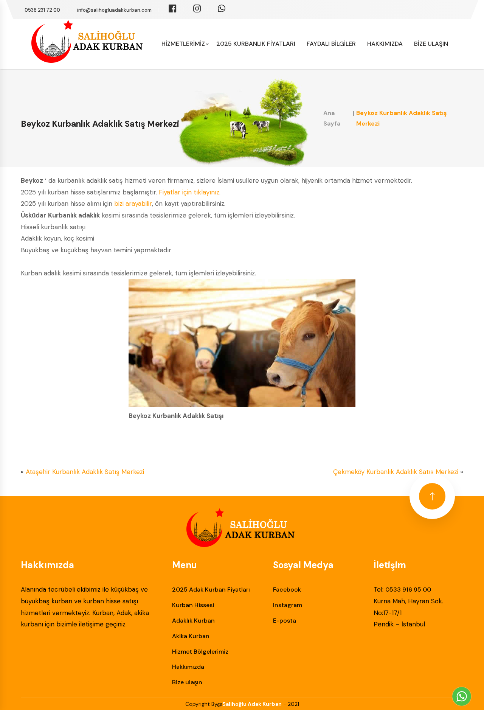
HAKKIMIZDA (385, 44)
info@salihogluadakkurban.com (114, 10)
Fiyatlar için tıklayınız (189, 192)
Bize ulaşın (187, 682)
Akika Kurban (190, 636)
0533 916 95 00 (408, 589)
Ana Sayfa (331, 118)
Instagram (287, 605)
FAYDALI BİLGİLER (331, 44)
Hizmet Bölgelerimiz (200, 652)
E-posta (284, 621)
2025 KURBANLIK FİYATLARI (255, 44)
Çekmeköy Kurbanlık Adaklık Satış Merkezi (395, 472)
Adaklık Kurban (193, 621)
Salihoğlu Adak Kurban (252, 704)
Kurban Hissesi (193, 605)
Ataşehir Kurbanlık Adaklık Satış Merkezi (85, 472)
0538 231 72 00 (42, 10)
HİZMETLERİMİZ (183, 44)
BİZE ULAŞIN (431, 44)
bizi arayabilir (133, 203)
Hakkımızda (188, 667)
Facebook (287, 589)
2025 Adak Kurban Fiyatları (211, 589)
